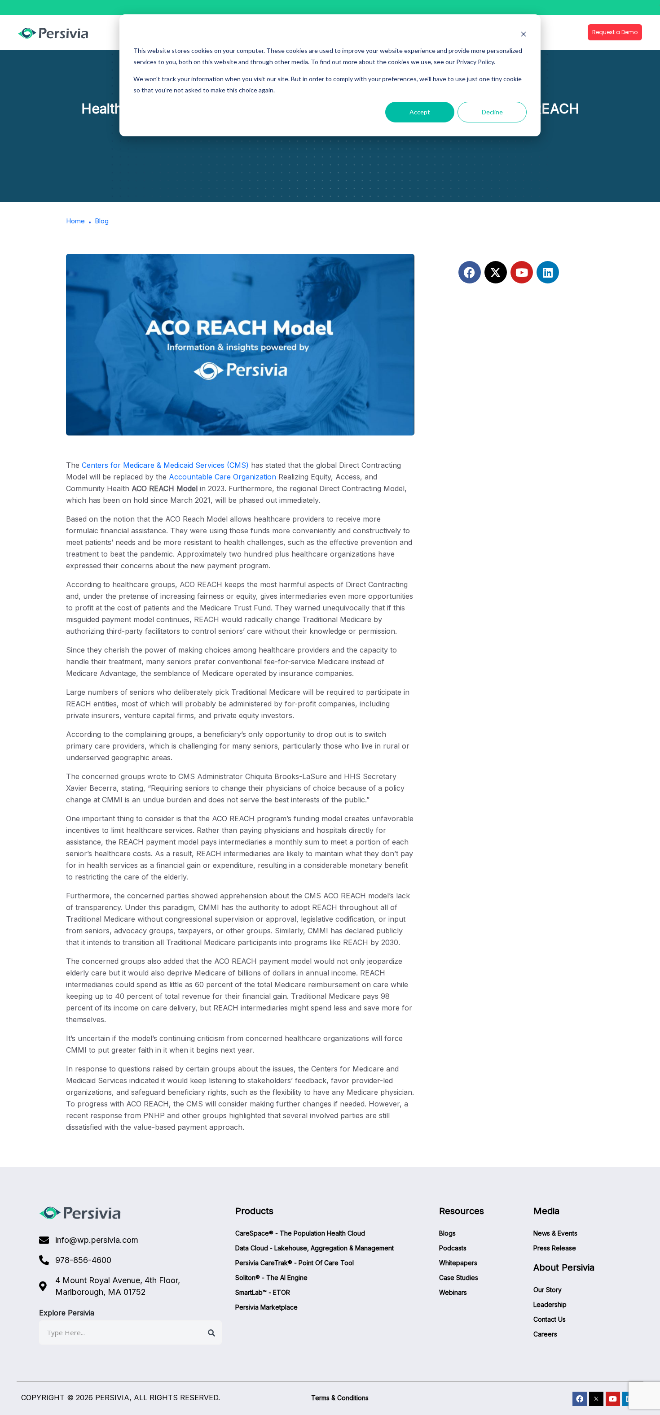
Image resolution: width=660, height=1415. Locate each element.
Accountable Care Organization (222, 476)
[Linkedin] (548, 272)
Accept (419, 112)
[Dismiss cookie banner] (523, 33)
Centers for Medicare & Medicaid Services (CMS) (166, 465)
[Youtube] (521, 272)
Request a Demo (615, 32)
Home (75, 221)
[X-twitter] (495, 272)
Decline (492, 112)
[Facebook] (469, 272)
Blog (102, 221)
